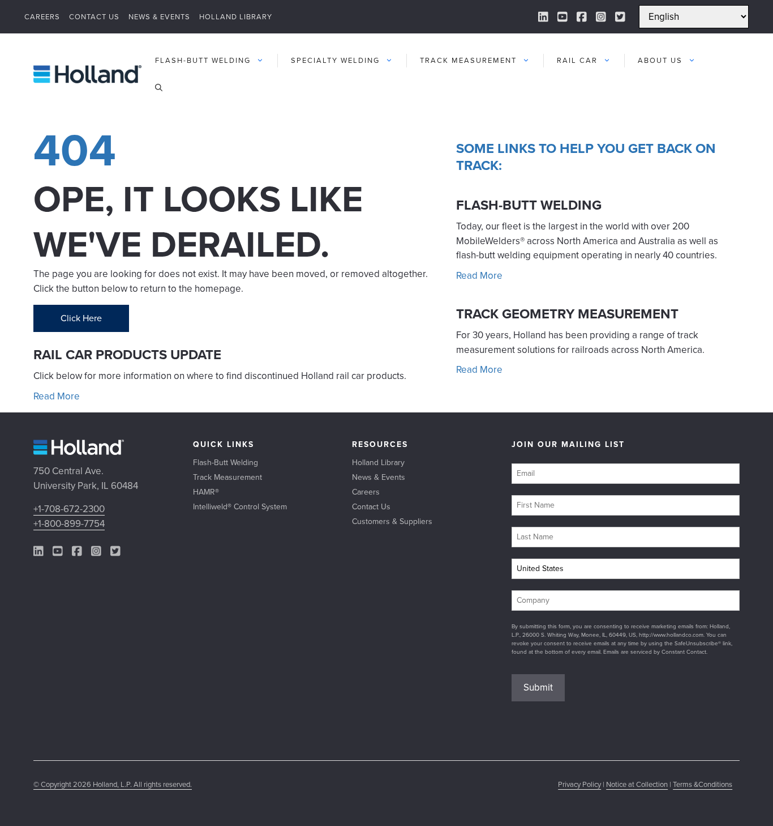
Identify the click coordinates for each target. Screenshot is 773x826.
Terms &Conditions (702, 784)
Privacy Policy (579, 784)
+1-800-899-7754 (69, 524)
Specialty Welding (335, 60)
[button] (158, 87)
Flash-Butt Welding (203, 60)
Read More (56, 396)
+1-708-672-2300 (69, 509)
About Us (660, 60)
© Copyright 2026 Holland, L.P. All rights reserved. (112, 784)
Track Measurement (468, 60)
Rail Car (577, 60)
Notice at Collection (637, 784)
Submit (538, 687)
